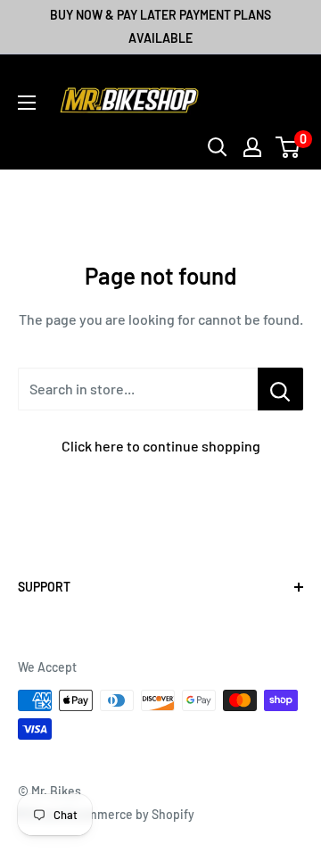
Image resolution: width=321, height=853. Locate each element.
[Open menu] (27, 102)
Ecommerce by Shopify (130, 814)
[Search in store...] (280, 389)
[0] (288, 147)
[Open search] (217, 147)
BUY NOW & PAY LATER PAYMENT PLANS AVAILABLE (160, 26)
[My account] (252, 147)
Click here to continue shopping (161, 445)
